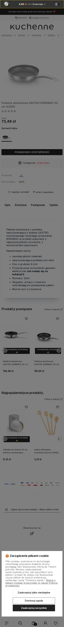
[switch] (57, 4)
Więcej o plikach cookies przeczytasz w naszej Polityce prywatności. (31, 583)
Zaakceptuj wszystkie (34, 607)
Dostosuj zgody (34, 600)
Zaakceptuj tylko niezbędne (34, 592)
